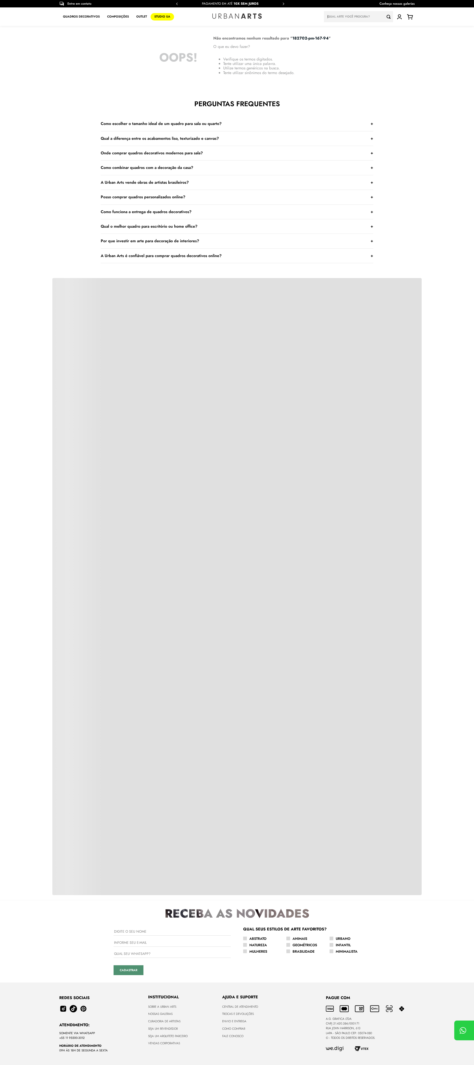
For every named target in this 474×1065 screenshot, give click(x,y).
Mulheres (258, 951)
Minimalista (346, 951)
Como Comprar (233, 1028)
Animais (300, 939)
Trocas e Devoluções (238, 1014)
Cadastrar (128, 970)
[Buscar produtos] (390, 16)
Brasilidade (304, 951)
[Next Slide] (283, 3)
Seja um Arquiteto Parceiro (168, 1036)
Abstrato (257, 939)
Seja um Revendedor (163, 1028)
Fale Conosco (232, 1036)
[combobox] (358, 16)
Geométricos (305, 945)
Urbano (343, 939)
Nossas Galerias (160, 1014)
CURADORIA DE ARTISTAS (164, 1021)
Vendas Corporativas (164, 1043)
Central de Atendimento (240, 1007)
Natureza (258, 945)
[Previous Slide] (177, 3)
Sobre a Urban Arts (162, 1007)
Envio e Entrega (234, 1021)
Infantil (343, 945)
